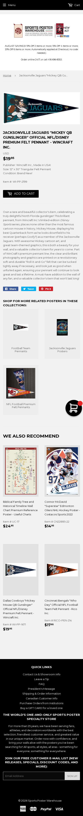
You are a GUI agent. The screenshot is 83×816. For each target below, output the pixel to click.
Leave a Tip (41, 679)
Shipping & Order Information (41, 693)
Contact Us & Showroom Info (41, 674)
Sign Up (72, 776)
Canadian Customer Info (41, 698)
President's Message (41, 688)
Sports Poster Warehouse (45, 800)
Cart (77, 5)
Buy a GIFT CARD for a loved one (41, 708)
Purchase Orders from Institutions (41, 703)
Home (7, 75)
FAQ (42, 684)
